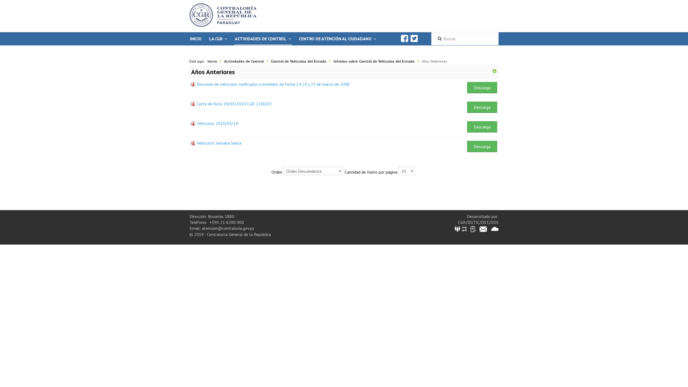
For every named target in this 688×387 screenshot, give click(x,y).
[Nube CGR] (495, 229)
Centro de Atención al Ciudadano (335, 38)
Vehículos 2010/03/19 (217, 123)
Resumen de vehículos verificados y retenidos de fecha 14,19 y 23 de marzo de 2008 (273, 84)
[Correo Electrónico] (483, 229)
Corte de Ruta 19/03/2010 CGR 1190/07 (234, 103)
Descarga (482, 87)
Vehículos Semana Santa (219, 143)
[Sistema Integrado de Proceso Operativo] (464, 229)
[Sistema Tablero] (473, 229)
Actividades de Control (260, 38)
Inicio (196, 38)
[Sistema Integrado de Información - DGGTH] (458, 229)
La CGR (216, 38)
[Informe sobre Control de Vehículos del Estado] (494, 70)
